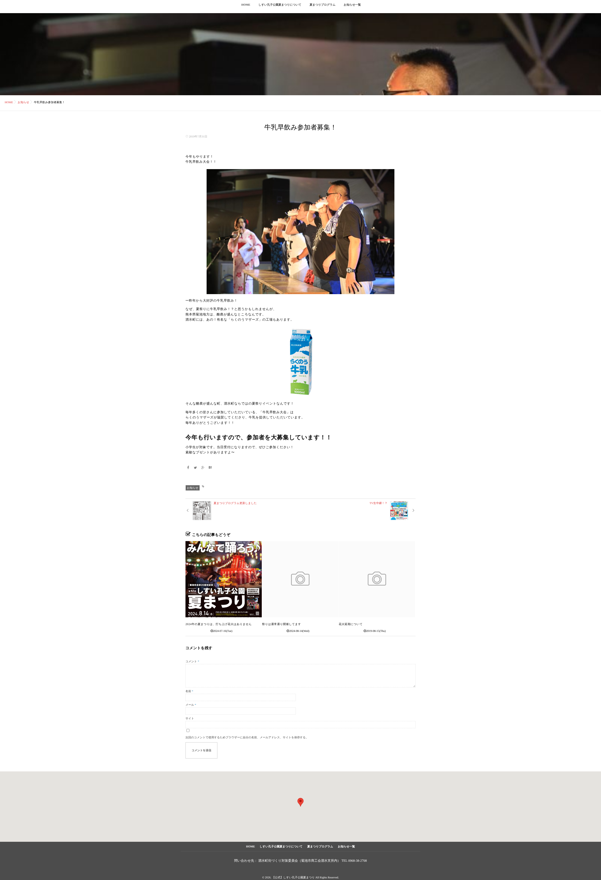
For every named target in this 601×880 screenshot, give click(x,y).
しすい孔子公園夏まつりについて (279, 4)
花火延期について (351, 624)
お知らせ (192, 487)
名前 (189, 691)
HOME (245, 4)
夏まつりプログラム (322, 4)
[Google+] (203, 468)
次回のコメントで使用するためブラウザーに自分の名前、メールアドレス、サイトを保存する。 (246, 737)
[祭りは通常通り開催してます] (300, 579)
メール (190, 704)
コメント (192, 661)
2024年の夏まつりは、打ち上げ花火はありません (218, 624)
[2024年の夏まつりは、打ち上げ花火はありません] (223, 579)
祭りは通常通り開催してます (281, 624)
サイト (189, 718)
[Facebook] (188, 468)
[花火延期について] (377, 579)
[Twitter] (195, 468)
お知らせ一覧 (352, 4)
